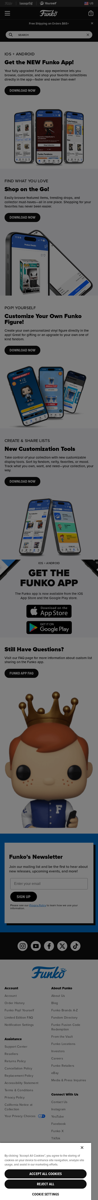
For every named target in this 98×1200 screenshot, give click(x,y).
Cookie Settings (45, 1194)
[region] (45, 1171)
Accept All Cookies (45, 1174)
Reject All (45, 1184)
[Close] (82, 1147)
